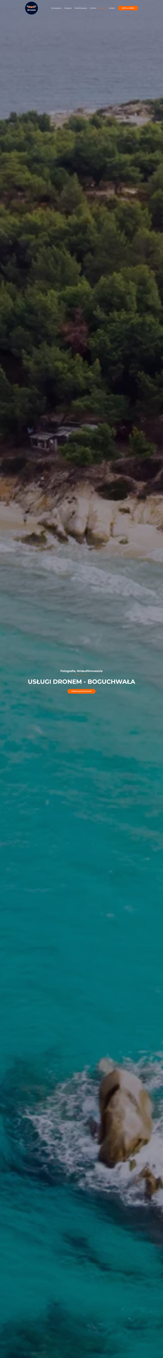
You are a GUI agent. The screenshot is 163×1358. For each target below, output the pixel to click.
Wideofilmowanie (81, 8)
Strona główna (56, 8)
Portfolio (93, 8)
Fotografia (68, 8)
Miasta (101, 8)
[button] (81, 691)
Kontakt (112, 8)
